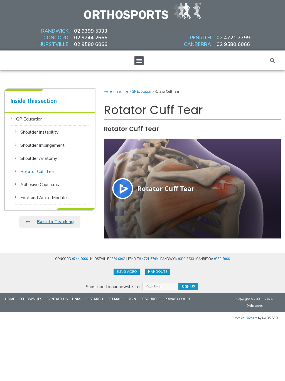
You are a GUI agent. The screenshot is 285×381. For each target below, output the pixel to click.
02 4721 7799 (233, 37)
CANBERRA (197, 44)
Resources (150, 299)
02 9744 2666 (90, 37)
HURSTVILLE (53, 44)
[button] (139, 60)
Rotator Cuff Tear (37, 171)
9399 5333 (186, 259)
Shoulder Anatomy (38, 158)
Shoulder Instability (39, 132)
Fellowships (30, 299)
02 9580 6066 (90, 44)
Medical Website (246, 318)
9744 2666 (80, 259)
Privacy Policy (178, 299)
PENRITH (200, 37)
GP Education (29, 119)
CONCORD (55, 37)
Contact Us (57, 299)
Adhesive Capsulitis (39, 185)
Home (108, 92)
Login (131, 299)
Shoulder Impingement (42, 145)
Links (76, 299)
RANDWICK (54, 31)
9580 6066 (118, 259)
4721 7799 (150, 259)
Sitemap (114, 299)
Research (94, 299)
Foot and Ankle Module (43, 198)
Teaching (121, 92)
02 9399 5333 (90, 31)
